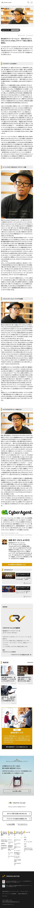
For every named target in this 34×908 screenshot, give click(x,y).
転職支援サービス (4, 848)
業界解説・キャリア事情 (17, 853)
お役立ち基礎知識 (17, 860)
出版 (25, 846)
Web (25, 837)
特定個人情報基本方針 (22, 893)
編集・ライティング (11, 849)
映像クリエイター (17, 847)
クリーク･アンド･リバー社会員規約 (9, 893)
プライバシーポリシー (24, 891)
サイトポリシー (5, 896)
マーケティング (10, 853)
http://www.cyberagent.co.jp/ (10, 533)
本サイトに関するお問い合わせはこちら (17, 813)
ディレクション (11, 856)
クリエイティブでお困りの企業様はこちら (17, 819)
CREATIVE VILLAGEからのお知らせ (28, 849)
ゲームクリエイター (17, 844)
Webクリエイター (17, 840)
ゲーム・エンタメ (28, 841)
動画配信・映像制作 (10, 846)
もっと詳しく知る (17, 791)
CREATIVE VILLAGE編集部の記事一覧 (21, 654)
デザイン (10, 840)
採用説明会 (4, 845)
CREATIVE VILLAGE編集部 (11, 628)
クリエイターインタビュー (17, 856)
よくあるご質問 (11, 824)
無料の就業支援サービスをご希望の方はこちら (17, 747)
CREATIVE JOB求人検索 (4, 840)
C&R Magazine (17, 863)
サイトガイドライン (22, 824)
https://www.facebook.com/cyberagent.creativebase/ (16, 535)
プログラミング (10, 842)
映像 (25, 839)
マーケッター (17, 850)
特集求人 (3, 843)
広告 (25, 844)
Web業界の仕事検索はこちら (17, 565)
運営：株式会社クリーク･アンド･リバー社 (10, 891)
